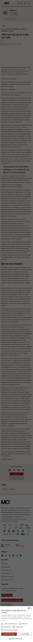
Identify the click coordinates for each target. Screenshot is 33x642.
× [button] (31, 608)
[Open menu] (2, 3)
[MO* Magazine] (7, 3)
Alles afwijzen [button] (24, 634)
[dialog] (16, 624)
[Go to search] (22, 3)
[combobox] (29, 608)
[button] (16, 639)
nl (29, 3)
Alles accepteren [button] (9, 634)
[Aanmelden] (25, 3)
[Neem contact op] (19, 3)
